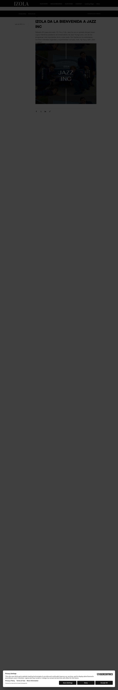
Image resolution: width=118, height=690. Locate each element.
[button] (94, 319)
